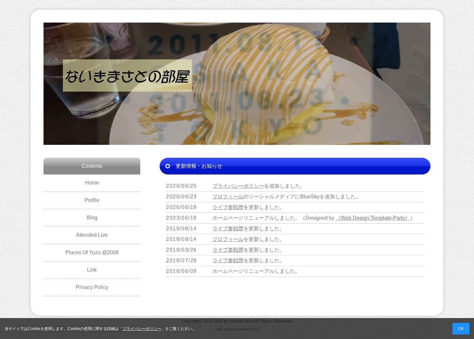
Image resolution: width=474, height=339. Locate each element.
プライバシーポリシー (238, 186)
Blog (92, 217)
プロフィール (227, 196)
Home (92, 182)
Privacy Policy (92, 287)
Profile (91, 200)
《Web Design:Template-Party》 (373, 218)
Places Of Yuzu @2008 (92, 252)
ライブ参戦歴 (227, 207)
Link (92, 270)
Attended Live (92, 235)
